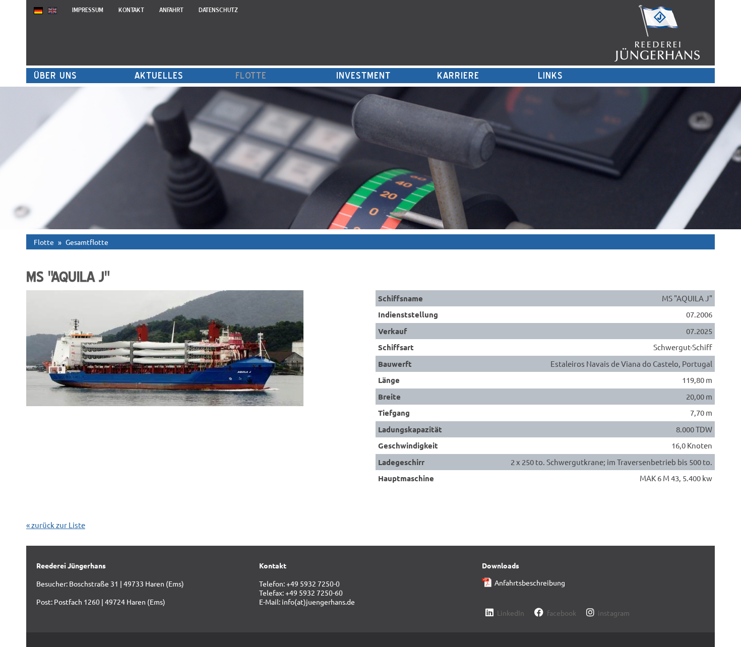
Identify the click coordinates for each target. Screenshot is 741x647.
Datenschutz (218, 10)
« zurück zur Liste (55, 525)
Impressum (87, 10)
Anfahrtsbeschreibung (530, 582)
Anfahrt (171, 10)
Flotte (251, 75)
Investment (363, 75)
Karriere (458, 75)
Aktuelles (159, 75)
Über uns (55, 75)
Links (550, 75)
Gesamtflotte (87, 241)
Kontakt (131, 10)
